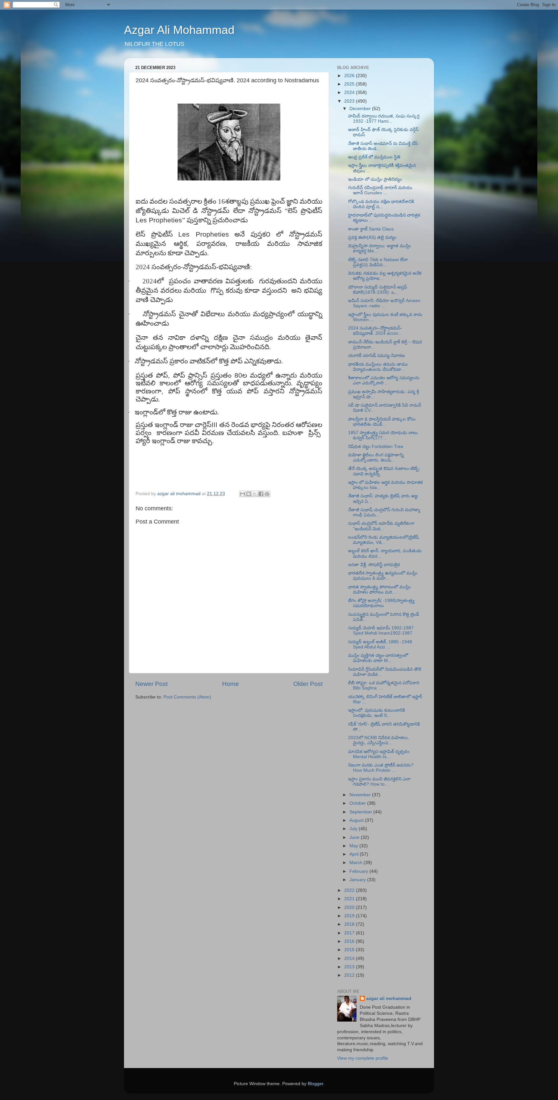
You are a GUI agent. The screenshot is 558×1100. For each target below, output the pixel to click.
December (360, 108)
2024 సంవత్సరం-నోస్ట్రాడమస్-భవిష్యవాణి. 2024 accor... (375, 331)
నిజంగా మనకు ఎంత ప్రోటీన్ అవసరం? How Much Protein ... (381, 768)
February (359, 871)
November (360, 794)
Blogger (315, 1083)
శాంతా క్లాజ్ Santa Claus (371, 229)
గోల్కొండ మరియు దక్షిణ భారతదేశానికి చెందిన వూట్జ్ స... (381, 204)
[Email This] (242, 494)
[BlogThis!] (248, 494)
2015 (350, 949)
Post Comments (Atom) (187, 697)
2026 (350, 75)
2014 (350, 958)
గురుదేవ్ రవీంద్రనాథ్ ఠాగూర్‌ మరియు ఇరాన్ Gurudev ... (380, 190)
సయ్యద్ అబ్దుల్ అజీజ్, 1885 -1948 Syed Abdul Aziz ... (380, 644)
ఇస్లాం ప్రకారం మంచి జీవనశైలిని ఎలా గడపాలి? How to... (379, 782)
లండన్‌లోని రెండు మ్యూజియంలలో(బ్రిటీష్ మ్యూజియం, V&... (383, 540)
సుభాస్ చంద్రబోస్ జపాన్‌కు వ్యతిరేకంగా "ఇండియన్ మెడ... (381, 526)
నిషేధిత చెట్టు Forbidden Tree (375, 446)
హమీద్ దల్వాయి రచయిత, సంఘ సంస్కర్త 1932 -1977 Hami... (383, 119)
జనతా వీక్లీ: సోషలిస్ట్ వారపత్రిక (374, 564)
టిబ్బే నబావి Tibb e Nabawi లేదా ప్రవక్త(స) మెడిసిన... (378, 262)
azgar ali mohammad (388, 998)
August (357, 820)
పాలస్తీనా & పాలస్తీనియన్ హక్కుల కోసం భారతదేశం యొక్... (382, 422)
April (354, 854)
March (356, 862)
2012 (350, 975)
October (358, 803)
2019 (350, 915)
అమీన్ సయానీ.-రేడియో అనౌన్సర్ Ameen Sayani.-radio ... (384, 303)
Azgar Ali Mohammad (179, 29)
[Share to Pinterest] (267, 494)
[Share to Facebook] (261, 494)
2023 (350, 101)
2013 (350, 966)
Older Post (308, 683)
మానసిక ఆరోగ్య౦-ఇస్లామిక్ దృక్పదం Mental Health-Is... (378, 754)
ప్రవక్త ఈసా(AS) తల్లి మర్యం (372, 237)
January (358, 879)
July (354, 828)
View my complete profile (362, 1058)
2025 (350, 84)
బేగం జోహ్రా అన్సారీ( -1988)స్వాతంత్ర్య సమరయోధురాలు (381, 603)
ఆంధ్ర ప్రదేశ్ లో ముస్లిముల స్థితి (374, 157)
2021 (350, 898)
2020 (350, 907)
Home (230, 683)
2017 (350, 933)
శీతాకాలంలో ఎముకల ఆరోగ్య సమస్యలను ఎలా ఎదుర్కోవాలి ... (383, 380)
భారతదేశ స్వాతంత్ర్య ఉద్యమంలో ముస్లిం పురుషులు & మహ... (383, 576)
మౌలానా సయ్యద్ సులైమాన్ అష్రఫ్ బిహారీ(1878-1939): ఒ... (377, 290)
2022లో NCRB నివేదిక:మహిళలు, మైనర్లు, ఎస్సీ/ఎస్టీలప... (378, 740)
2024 (350, 92)
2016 (350, 941)
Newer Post (151, 683)
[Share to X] (255, 494)
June (355, 837)
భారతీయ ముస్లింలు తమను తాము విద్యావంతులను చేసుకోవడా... (378, 367)
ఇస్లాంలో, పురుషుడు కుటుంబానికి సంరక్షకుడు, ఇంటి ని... (376, 713)
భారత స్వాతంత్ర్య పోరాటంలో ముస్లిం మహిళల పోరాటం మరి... (379, 590)
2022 (350, 890)
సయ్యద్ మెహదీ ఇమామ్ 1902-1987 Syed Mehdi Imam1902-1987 (381, 631)
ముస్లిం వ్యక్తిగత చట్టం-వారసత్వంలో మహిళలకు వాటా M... (378, 658)
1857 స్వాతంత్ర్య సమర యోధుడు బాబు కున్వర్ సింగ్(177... (383, 435)
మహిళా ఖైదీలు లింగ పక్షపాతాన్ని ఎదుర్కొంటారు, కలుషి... (376, 458)
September (361, 812)
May (354, 845)
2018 (350, 924)
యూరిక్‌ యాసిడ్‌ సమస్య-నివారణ (376, 355)
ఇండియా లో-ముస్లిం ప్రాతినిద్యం (375, 179)
